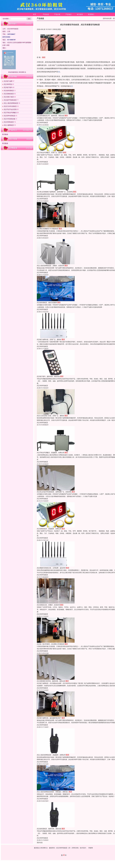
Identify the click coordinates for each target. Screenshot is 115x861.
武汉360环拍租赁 (42, 122)
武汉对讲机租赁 (9, 122)
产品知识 (68, 14)
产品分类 (57, 14)
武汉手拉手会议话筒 (10, 109)
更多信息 (40, 842)
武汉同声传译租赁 (9, 116)
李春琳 (90, 848)
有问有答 (80, 14)
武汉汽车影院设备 (9, 119)
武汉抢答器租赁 (9, 91)
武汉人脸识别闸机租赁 (11, 103)
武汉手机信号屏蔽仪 (10, 113)
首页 (34, 14)
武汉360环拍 (8, 84)
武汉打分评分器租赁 (10, 106)
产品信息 (46, 14)
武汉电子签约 (8, 87)
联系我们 (91, 14)
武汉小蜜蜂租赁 (9, 125)
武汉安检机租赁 (9, 94)
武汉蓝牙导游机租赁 (10, 100)
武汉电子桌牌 (8, 81)
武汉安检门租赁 (9, 97)
